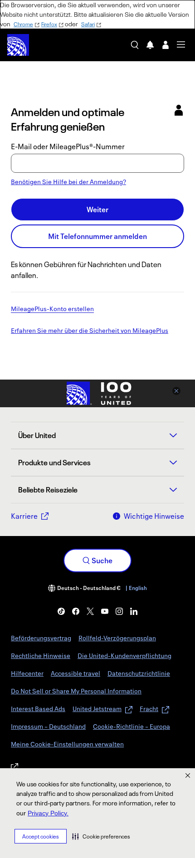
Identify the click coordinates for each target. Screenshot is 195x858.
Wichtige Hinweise (154, 516)
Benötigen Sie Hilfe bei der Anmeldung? (68, 181)
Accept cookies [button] (40, 836)
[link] (61, 611)
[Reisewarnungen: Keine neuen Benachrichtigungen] (150, 45)
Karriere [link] (24, 516)
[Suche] (134, 45)
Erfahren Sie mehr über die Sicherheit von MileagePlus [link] (89, 331)
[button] (101, 836)
